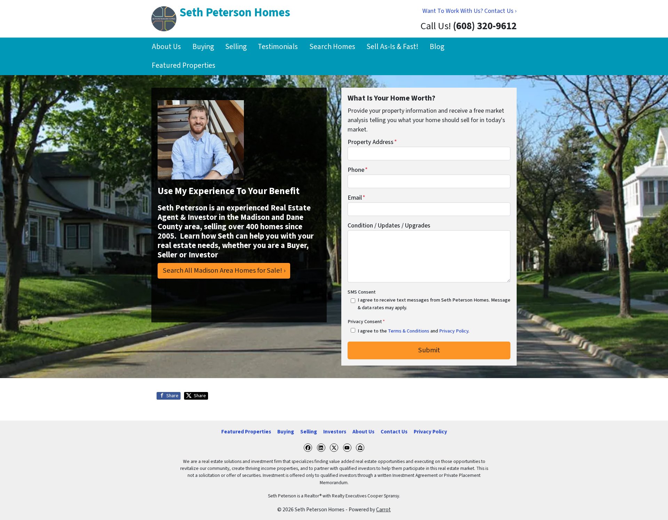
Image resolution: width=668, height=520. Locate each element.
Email (356, 197)
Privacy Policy (453, 331)
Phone (358, 170)
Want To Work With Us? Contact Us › (469, 11)
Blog (437, 46)
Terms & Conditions (408, 331)
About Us (166, 46)
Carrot (383, 509)
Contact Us (394, 431)
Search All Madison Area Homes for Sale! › (224, 270)
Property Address (372, 142)
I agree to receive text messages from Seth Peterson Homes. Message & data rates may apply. (434, 303)
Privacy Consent (366, 321)
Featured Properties (183, 65)
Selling (236, 46)
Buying (203, 46)
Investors (334, 431)
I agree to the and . (413, 331)
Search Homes (332, 46)
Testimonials (278, 46)
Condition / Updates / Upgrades (389, 225)
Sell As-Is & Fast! (392, 46)
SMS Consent (362, 292)
